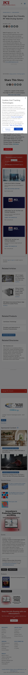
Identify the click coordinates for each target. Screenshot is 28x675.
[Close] (25, 98)
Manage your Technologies (7, 129)
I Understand (18, 128)
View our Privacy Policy (16, 125)
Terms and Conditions (16, 117)
